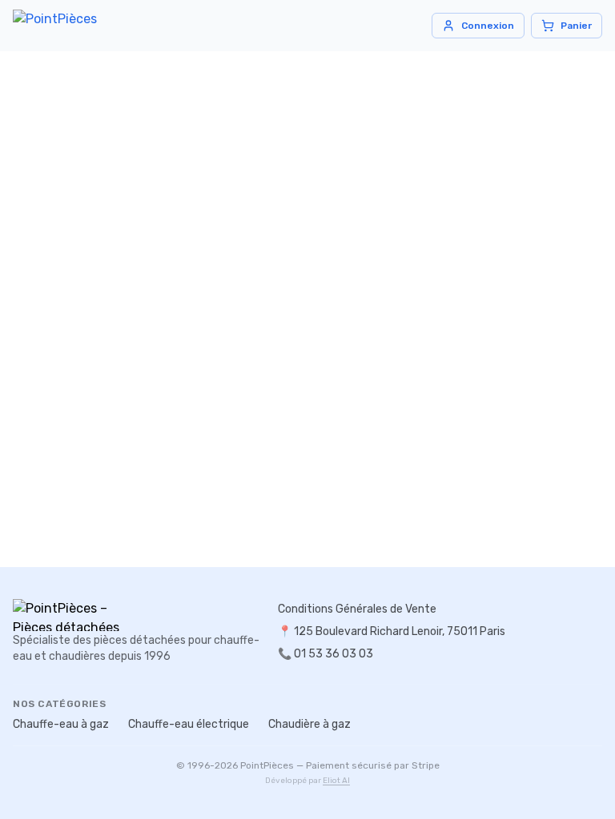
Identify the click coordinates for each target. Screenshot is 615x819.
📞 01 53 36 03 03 (325, 654)
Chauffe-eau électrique (188, 724)
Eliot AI (336, 780)
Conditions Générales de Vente (357, 609)
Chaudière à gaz (309, 724)
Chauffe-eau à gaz (61, 724)
